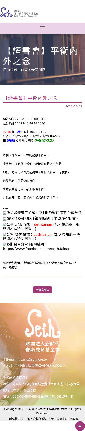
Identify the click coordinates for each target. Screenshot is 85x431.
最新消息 (38, 70)
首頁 (24, 70)
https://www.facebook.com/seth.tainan (36, 249)
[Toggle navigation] (42, 28)
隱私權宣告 (16, 419)
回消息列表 (42, 290)
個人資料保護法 (37, 419)
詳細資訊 (40, 263)
